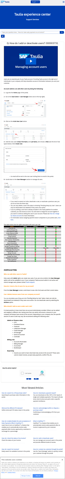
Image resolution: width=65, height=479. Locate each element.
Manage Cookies (26, 475)
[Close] (62, 460)
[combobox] (29, 32)
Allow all (38, 475)
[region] (32, 468)
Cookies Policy (11, 472)
